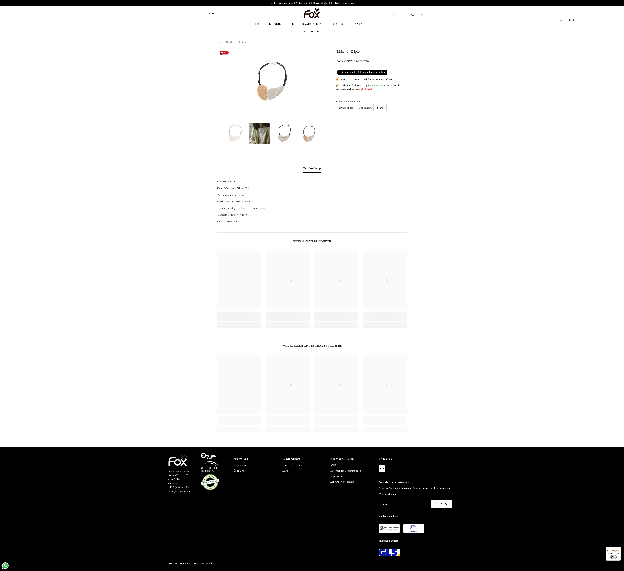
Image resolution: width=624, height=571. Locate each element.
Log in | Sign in (567, 20)
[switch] (613, 557)
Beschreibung (312, 168)
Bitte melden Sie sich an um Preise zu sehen (362, 72)
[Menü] (619, 549)
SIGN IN (441, 504)
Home (218, 42)
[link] (239, 316)
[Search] (403, 14)
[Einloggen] (421, 15)
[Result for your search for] (412, 14)
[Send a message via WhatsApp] (5, 565)
